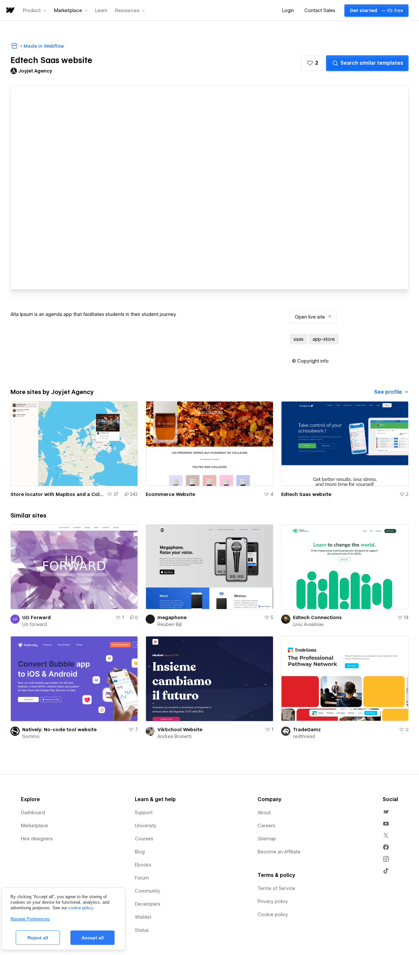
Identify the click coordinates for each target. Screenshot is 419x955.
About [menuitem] (264, 812)
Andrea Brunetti (174, 736)
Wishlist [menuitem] (143, 917)
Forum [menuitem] (142, 878)
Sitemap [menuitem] (267, 838)
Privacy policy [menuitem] (273, 901)
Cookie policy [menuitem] (273, 914)
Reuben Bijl (169, 624)
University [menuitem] (145, 825)
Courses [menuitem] (144, 838)
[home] (10, 10)
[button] (34, 10)
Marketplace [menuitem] (34, 825)
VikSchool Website (179, 729)
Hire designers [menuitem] (37, 838)
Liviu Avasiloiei (308, 624)
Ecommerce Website (170, 494)
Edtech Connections (317, 617)
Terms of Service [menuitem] (276, 888)
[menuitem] (386, 812)
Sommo (31, 736)
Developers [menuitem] (147, 904)
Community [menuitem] (147, 891)
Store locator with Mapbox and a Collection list (57, 494)
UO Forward (36, 617)
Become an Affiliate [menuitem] (279, 851)
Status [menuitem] (142, 930)
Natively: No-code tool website (59, 729)
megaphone (172, 617)
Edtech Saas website (306, 494)
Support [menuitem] (144, 812)
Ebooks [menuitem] (143, 864)
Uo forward (34, 624)
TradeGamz (307, 729)
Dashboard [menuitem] (33, 812)
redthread (304, 736)
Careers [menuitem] (266, 825)
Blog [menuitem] (140, 851)
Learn (101, 10)
